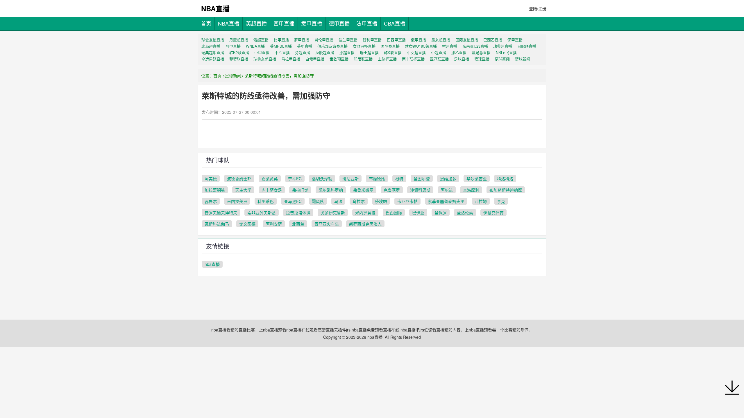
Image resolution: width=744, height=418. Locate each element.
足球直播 (461, 59)
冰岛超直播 (210, 46)
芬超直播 (302, 52)
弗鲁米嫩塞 (363, 190)
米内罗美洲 (237, 201)
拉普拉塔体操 (298, 212)
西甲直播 (283, 23)
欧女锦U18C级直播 (421, 46)
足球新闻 (502, 59)
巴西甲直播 (396, 39)
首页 (206, 23)
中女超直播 (416, 52)
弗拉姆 (481, 201)
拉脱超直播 (324, 52)
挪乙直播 (458, 52)
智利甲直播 (372, 39)
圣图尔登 (422, 178)
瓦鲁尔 (211, 201)
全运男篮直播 (212, 59)
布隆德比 (377, 178)
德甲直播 (339, 23)
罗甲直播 (301, 39)
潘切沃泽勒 (322, 178)
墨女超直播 (440, 39)
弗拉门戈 (300, 190)
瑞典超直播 (502, 46)
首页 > (219, 75)
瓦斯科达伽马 (217, 224)
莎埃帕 (381, 201)
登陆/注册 (537, 8)
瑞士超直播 (369, 52)
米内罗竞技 (365, 212)
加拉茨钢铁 (215, 190)
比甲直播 (281, 39)
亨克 (501, 201)
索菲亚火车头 (326, 224)
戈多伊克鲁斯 (333, 212)
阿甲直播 (233, 46)
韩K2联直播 (239, 52)
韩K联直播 (393, 52)
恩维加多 (448, 178)
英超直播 (256, 23)
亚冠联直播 (439, 59)
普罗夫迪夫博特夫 (221, 212)
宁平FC (295, 178)
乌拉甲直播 (290, 59)
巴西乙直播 (492, 39)
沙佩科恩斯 (420, 190)
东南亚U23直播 (475, 46)
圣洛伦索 (465, 212)
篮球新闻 (522, 59)
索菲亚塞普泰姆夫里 (446, 201)
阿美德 (211, 178)
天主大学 (243, 190)
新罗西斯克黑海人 (365, 224)
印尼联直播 (363, 59)
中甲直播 (261, 52)
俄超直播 (261, 39)
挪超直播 (347, 52)
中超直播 (438, 52)
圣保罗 (440, 212)
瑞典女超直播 (264, 59)
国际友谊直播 (466, 39)
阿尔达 (447, 190)
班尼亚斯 (350, 178)
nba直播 (212, 264)
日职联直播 (526, 46)
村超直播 (449, 46)
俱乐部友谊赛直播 (332, 46)
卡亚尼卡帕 (407, 201)
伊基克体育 (493, 212)
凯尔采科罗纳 (331, 190)
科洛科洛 (505, 178)
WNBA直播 (255, 46)
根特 (399, 178)
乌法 (338, 201)
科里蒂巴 (265, 201)
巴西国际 (394, 212)
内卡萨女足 (272, 190)
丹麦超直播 (238, 39)
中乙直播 (282, 52)
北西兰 (298, 224)
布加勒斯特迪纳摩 (505, 190)
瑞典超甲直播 (212, 52)
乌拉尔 (359, 201)
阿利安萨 (274, 224)
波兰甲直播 (348, 39)
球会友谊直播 (212, 39)
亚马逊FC (293, 201)
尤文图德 (247, 224)
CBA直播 (394, 23)
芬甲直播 (304, 46)
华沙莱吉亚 (476, 178)
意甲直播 (311, 23)
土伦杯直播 (387, 59)
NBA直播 (228, 23)
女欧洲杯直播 (364, 46)
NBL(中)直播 (506, 52)
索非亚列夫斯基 (261, 212)
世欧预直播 (339, 59)
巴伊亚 (418, 212)
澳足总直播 (481, 52)
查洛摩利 (471, 190)
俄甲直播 (418, 39)
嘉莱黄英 (270, 178)
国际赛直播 (390, 46)
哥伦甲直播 (323, 39)
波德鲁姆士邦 (239, 178)
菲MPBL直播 (281, 46)
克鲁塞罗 (392, 190)
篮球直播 (481, 59)
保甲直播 (515, 39)
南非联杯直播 (413, 59)
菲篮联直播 (238, 59)
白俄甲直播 (314, 59)
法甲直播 (366, 23)
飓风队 (318, 201)
